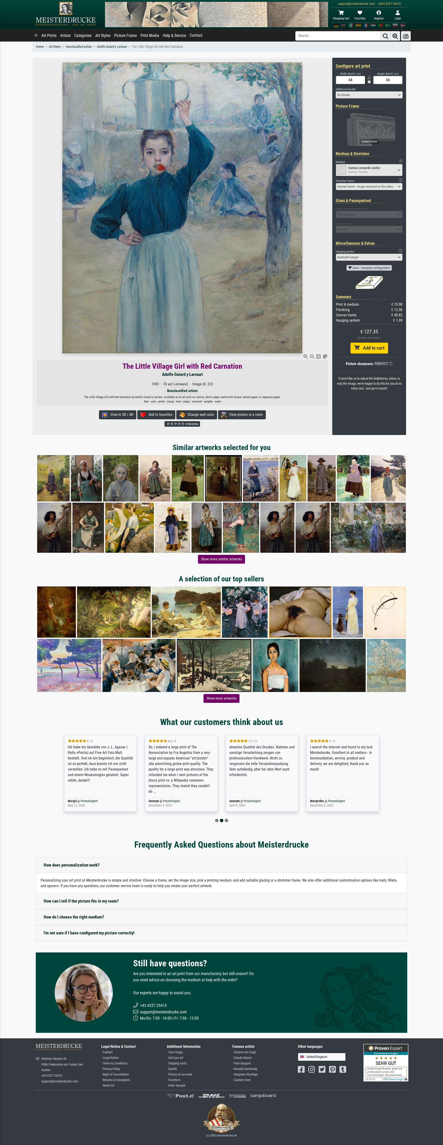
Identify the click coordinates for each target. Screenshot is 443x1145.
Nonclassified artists (79, 47)
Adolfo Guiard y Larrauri (112, 47)
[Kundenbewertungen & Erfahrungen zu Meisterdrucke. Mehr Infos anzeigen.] (385, 1062)
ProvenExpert (89, 801)
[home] (36, 35)
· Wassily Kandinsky (244, 1069)
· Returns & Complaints (115, 1080)
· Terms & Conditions (114, 1063)
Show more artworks (221, 698)
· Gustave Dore (241, 1080)
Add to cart (371, 348)
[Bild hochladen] (406, 36)
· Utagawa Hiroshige (245, 1074)
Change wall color (199, 414)
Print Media (150, 35)
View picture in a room (245, 414)
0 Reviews (191, 424)
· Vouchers (173, 1080)
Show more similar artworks (221, 559)
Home (40, 47)
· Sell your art (175, 1058)
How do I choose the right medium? (74, 917)
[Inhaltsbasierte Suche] (395, 36)
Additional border (346, 89)
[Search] (385, 36)
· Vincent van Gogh (244, 1052)
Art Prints (49, 35)
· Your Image (175, 1052)
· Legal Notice (110, 1058)
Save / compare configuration (371, 268)
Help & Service (174, 35)
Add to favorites (159, 414)
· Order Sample (176, 1086)
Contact (196, 35)
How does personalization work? (72, 865)
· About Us (107, 1086)
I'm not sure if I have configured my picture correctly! (89, 933)
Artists (65, 35)
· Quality (172, 1069)
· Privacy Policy (110, 1069)
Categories (83, 35)
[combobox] (369, 94)
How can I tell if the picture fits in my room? (81, 901)
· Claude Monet (242, 1058)
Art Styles (103, 35)
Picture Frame (125, 35)
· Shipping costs (177, 1063)
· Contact (107, 1052)
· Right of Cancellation (115, 1074)
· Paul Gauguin (241, 1063)
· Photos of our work (179, 1074)
